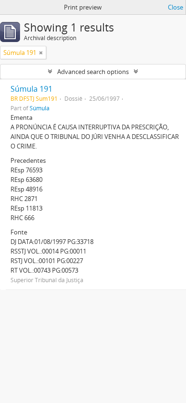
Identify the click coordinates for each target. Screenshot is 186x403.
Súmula (40, 108)
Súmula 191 (31, 89)
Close (175, 7)
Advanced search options (93, 71)
